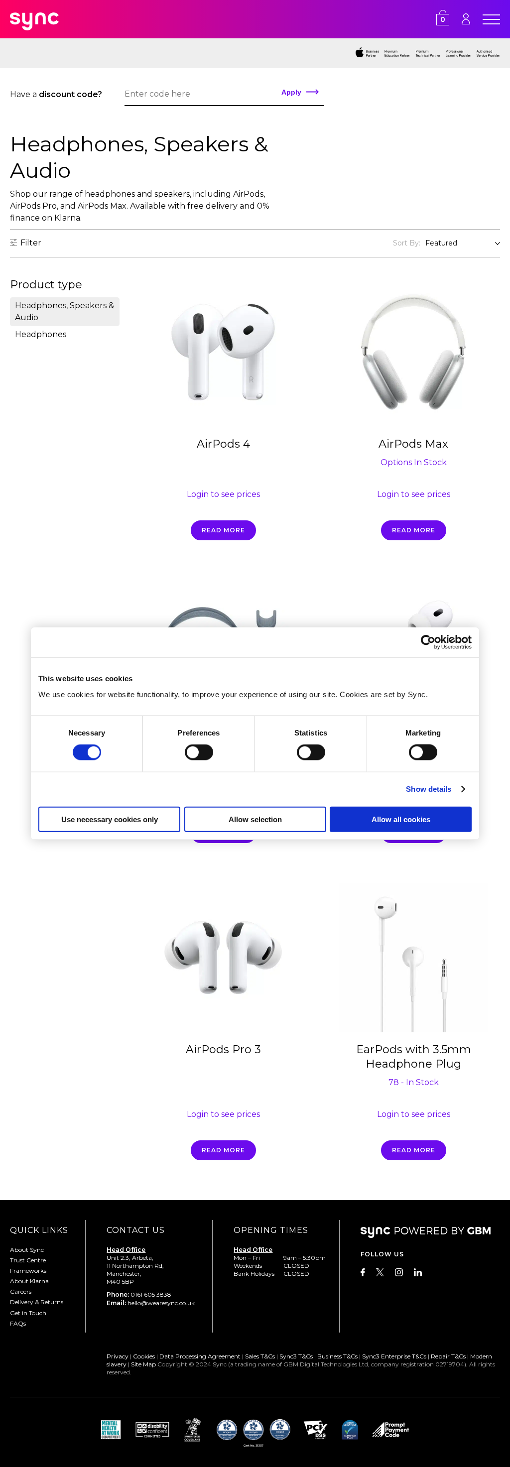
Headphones (40, 334)
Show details (428, 789)
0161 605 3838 (150, 1294)
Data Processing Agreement (200, 1356)
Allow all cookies (401, 819)
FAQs (18, 1323)
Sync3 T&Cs (296, 1356)
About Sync (27, 1249)
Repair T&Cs (448, 1356)
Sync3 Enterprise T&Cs (394, 1356)
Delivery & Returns (36, 1302)
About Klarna (29, 1281)
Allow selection (255, 819)
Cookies (144, 1356)
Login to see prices (223, 494)
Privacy (117, 1356)
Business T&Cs (337, 1356)
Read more (223, 530)
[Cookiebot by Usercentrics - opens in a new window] (428, 642)
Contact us (136, 1230)
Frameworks (28, 1270)
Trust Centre (28, 1260)
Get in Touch (28, 1313)
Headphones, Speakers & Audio (64, 311)
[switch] (199, 752)
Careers (20, 1291)
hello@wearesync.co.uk (161, 1303)
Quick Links (39, 1230)
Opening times (271, 1230)
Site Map (143, 1364)
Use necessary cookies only (109, 819)
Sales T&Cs (260, 1356)
